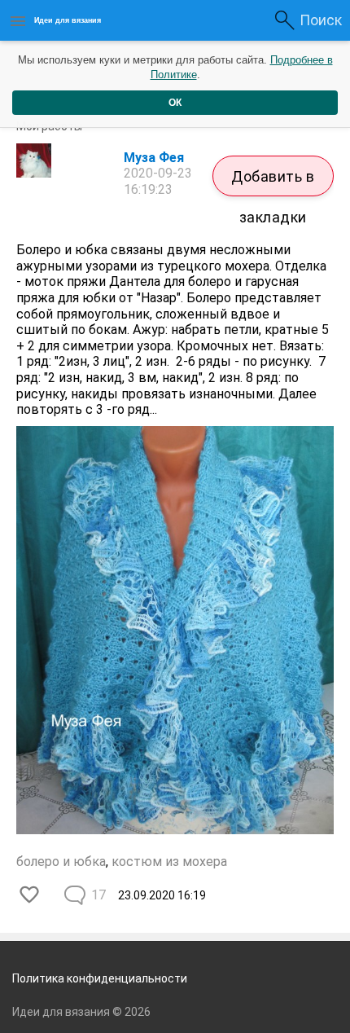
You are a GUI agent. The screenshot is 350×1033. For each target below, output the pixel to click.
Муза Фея (154, 157)
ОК (175, 102)
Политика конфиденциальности (99, 978)
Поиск (321, 20)
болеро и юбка (61, 861)
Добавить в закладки (272, 182)
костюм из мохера (169, 861)
